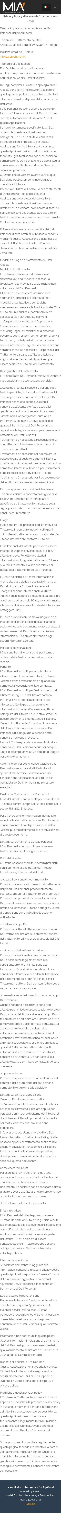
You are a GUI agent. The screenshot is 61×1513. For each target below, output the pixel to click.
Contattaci (30, 1503)
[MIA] (14, 7)
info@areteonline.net (13, 56)
